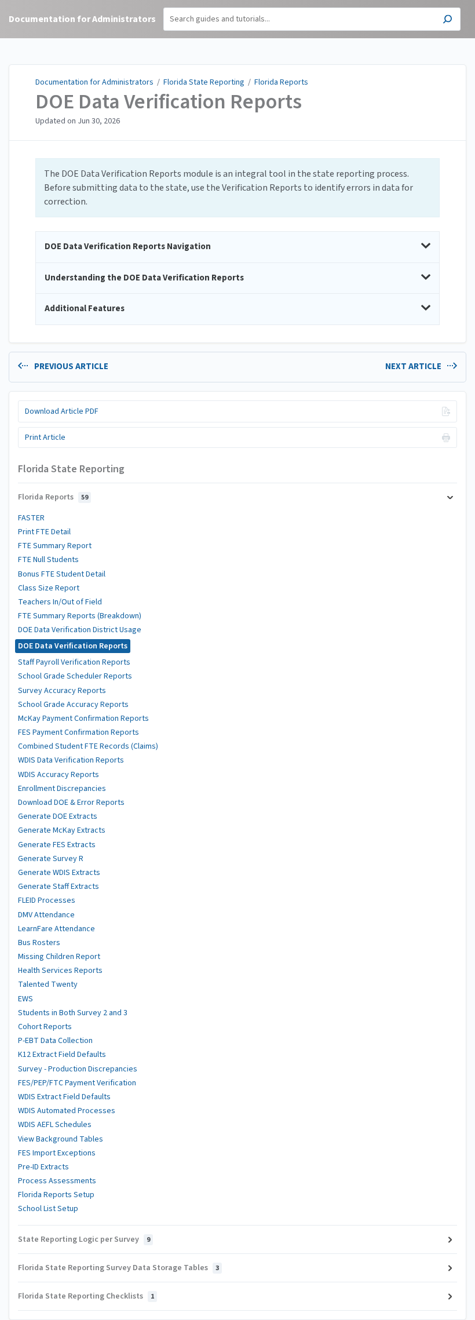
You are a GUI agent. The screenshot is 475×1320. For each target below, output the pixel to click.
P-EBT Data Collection (55, 1040)
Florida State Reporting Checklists (86, 1296)
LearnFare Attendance (56, 929)
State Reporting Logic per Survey (84, 1239)
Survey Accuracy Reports (62, 691)
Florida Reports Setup (56, 1195)
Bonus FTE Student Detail (61, 574)
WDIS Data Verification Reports (71, 760)
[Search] (447, 20)
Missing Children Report (59, 956)
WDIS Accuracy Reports (58, 775)
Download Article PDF (61, 411)
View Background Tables (60, 1139)
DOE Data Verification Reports (168, 102)
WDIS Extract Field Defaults (64, 1097)
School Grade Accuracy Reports (73, 704)
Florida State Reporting (203, 82)
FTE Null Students (48, 560)
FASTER (31, 518)
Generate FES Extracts (57, 845)
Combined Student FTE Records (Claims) (88, 746)
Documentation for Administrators (94, 82)
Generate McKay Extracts (61, 830)
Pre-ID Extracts (43, 1167)
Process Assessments (57, 1181)
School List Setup (48, 1209)
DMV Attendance (46, 915)
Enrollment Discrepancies (62, 788)
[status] (237, 187)
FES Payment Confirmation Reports (78, 732)
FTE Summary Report (55, 546)
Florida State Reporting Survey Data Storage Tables (118, 1268)
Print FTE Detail (44, 532)
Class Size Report (48, 588)
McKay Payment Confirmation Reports (83, 718)
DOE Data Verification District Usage (79, 630)
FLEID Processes (46, 900)
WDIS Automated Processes (66, 1111)
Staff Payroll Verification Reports (74, 662)
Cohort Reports (45, 1027)
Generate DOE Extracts (57, 816)
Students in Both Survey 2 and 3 (72, 1013)
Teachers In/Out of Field (60, 602)
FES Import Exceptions (57, 1153)
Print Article (45, 437)
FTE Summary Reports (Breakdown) (79, 616)
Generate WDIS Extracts (59, 872)
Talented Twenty (48, 984)
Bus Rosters (39, 943)
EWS (25, 999)
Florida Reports (281, 82)
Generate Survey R (50, 859)
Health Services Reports (60, 970)
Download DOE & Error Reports (71, 802)
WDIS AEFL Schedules (55, 1125)
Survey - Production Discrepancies (77, 1069)
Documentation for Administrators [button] (82, 19)
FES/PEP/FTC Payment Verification (77, 1083)
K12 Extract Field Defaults (62, 1054)
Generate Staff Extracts (58, 886)
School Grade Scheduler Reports (75, 676)
